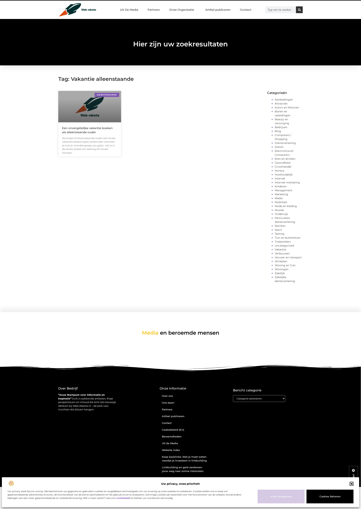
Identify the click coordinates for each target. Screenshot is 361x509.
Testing (279, 233)
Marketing (281, 194)
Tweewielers (283, 241)
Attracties (281, 103)
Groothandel (283, 166)
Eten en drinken (285, 158)
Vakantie (280, 249)
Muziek (279, 210)
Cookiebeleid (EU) (173, 429)
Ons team (168, 402)
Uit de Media (170, 443)
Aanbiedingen (284, 99)
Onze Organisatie (181, 9)
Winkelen (281, 261)
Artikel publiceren (218, 9)
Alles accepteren (281, 496)
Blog (278, 131)
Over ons (167, 395)
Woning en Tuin (285, 265)
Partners (154, 9)
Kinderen (281, 186)
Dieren (279, 147)
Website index (171, 450)
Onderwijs (281, 214)
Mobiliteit (281, 202)
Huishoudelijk (284, 174)
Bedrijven (281, 127)
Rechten (280, 226)
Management (283, 190)
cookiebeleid (123, 498)
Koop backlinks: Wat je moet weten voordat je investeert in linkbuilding (184, 458)
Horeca (279, 170)
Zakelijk (280, 273)
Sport (278, 229)
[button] (351, 484)
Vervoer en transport (288, 257)
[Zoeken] (299, 9)
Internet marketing (287, 182)
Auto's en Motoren (287, 107)
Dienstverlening (285, 143)
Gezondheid (282, 162)
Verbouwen (282, 253)
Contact (245, 9)
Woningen (281, 269)
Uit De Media (129, 9)
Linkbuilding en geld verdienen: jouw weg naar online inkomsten (183, 469)
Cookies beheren (330, 496)
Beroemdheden (172, 436)
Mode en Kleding (286, 206)
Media (279, 198)
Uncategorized (284, 245)
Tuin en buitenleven (287, 237)
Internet (280, 178)
